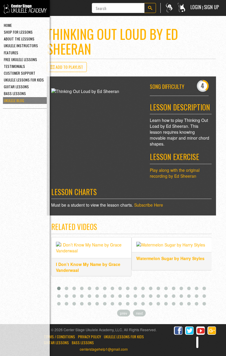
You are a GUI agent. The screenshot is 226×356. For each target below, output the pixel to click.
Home (8, 25)
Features (11, 52)
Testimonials (14, 66)
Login (195, 7)
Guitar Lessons (16, 86)
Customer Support (19, 73)
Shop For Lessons (18, 32)
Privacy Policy (89, 336)
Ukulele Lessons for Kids (124, 336)
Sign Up (211, 7)
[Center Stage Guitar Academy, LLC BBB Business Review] (197, 342)
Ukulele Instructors (21, 45)
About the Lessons (19, 38)
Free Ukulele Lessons (20, 59)
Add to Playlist (69, 67)
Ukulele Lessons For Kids (24, 79)
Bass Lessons (15, 93)
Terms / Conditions (59, 336)
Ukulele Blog (14, 100)
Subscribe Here (148, 205)
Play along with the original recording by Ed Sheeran (175, 173)
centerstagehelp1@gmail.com (104, 349)
